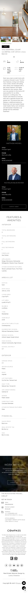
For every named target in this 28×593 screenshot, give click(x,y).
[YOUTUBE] (14, 565)
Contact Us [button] (14, 482)
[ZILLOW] (17, 565)
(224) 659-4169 (6, 194)
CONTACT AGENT (14, 206)
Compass (7, 537)
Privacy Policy (20, 583)
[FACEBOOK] (6, 565)
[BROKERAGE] (21, 565)
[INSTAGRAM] (10, 565)
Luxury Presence (14, 575)
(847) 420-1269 (6, 155)
